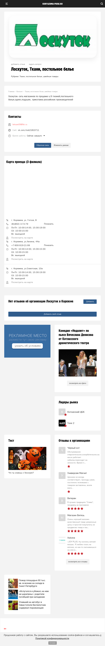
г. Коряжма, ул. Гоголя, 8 (24, 220)
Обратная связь (43, 145)
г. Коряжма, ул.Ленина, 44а (25, 241)
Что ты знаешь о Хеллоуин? (21, 473)
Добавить (90, 302)
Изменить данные (61, 145)
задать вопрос (35, 64)
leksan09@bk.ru (19, 124)
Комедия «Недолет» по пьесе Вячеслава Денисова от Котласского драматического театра (76, 337)
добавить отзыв (18, 64)
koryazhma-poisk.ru (53, 4)
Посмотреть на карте (22, 237)
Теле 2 (70, 423)
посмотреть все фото (77, 383)
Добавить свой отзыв (52, 314)
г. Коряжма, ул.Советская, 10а (27, 268)
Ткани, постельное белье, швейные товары (39, 76)
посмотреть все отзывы (77, 562)
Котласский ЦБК (75, 412)
